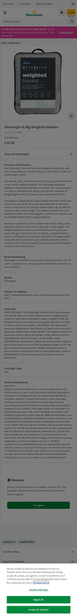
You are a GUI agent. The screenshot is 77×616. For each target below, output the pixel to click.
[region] (38, 589)
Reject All (38, 599)
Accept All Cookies (38, 609)
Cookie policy (41, 582)
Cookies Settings (38, 589)
